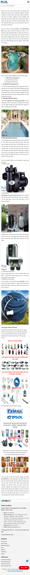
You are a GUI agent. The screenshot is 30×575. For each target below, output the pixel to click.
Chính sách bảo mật (5, 563)
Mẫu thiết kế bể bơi (5, 545)
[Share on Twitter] (4, 500)
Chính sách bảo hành (5, 561)
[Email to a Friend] (6, 500)
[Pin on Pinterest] (8, 500)
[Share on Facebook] (3, 500)
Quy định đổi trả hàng (6, 559)
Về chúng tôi (4, 541)
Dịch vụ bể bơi (10, 5)
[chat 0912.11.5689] (27, 560)
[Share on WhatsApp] (1, 500)
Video (2, 547)
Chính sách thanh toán (6, 565)
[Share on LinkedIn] (9, 500)
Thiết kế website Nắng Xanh (15, 571)
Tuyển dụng (3, 551)
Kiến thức (3, 549)
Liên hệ (2, 553)
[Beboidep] (4, 2)
